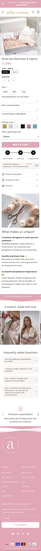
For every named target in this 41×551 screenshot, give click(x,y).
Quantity (5, 77)
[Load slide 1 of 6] (26, 54)
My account (27, 473)
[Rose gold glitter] (29, 126)
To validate (20, 525)
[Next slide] (38, 414)
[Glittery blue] (35, 126)
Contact (25, 486)
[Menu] (2, 12)
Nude (15, 72)
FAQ (23, 482)
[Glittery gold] (5, 126)
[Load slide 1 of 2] (17, 54)
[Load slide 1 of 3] (19, 54)
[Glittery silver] (11, 126)
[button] (33, 12)
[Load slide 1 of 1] (15, 54)
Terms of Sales (28, 491)
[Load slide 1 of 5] (24, 54)
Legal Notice (7, 496)
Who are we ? (8, 477)
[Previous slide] (3, 414)
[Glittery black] (23, 126)
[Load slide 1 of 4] (22, 54)
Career (5, 486)
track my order (28, 477)
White (5, 72)
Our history (7, 473)
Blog (3, 491)
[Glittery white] (17, 126)
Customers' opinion (10, 482)
